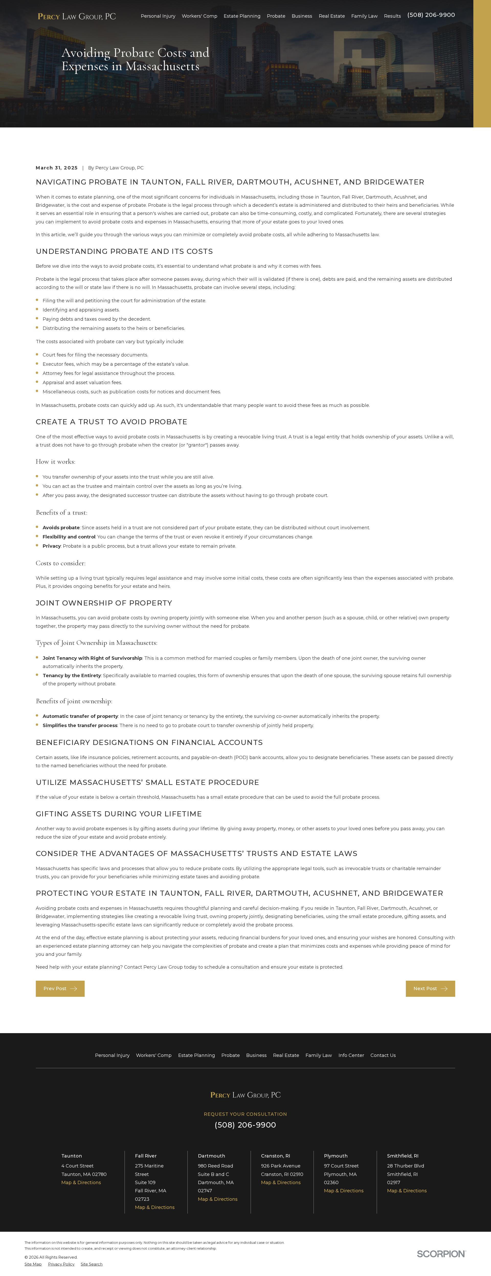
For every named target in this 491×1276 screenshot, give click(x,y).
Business (256, 1055)
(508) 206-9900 (431, 14)
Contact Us (383, 1055)
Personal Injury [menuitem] (158, 16)
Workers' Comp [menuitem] (199, 16)
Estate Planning (196, 1055)
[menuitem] (33, 1264)
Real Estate (286, 1055)
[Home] (77, 16)
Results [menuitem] (392, 16)
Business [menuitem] (302, 16)
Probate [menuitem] (276, 16)
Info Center (351, 1055)
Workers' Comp (154, 1055)
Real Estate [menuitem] (332, 16)
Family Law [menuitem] (364, 16)
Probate (230, 1055)
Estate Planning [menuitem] (242, 16)
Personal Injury (112, 1055)
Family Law (319, 1055)
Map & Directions (81, 1182)
